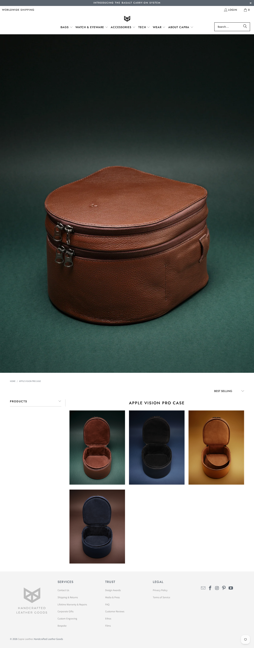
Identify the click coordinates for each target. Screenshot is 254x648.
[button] (67, 27)
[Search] (245, 26)
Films (108, 625)
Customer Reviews (114, 611)
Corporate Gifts (65, 611)
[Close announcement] (250, 3)
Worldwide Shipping (18, 10)
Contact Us (63, 590)
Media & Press (112, 597)
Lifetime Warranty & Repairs (72, 604)
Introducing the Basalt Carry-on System (127, 3)
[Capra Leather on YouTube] (231, 588)
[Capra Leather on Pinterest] (224, 588)
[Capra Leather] (127, 19)
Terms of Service (161, 597)
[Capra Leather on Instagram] (217, 588)
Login (232, 10)
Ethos (108, 618)
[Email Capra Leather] (203, 588)
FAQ (107, 604)
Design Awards (113, 590)
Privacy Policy (160, 590)
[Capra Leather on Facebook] (210, 588)
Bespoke (62, 625)
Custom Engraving (67, 618)
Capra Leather (25, 639)
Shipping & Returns (68, 597)
